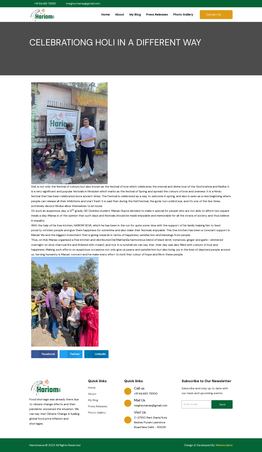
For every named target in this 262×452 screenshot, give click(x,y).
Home (105, 14)
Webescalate (224, 445)
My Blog (135, 14)
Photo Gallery (183, 14)
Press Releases (157, 14)
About (119, 14)
